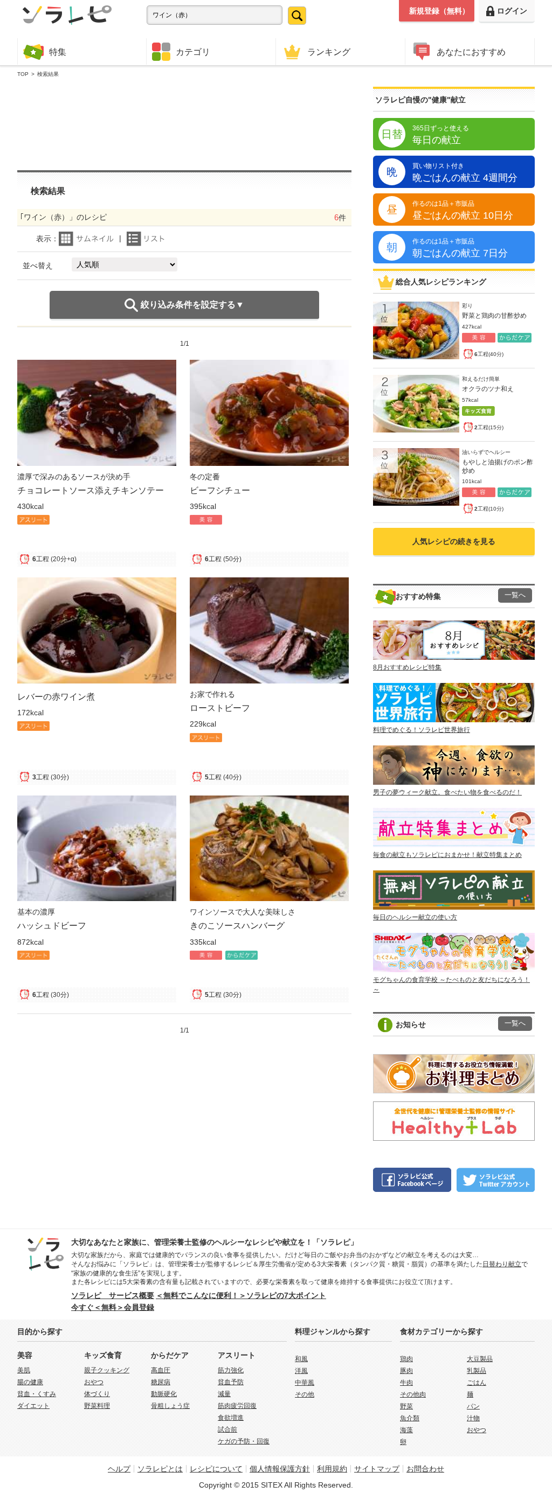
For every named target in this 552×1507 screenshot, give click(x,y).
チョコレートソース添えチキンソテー (90, 490)
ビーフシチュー (220, 490)
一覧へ (515, 595)
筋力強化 (231, 1370)
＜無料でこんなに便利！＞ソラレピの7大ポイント (241, 1295)
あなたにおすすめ (471, 52)
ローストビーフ (220, 708)
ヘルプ (119, 1468)
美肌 (23, 1370)
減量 (224, 1394)
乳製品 (476, 1371)
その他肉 (413, 1394)
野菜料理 (97, 1406)
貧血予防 (231, 1382)
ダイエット (33, 1406)
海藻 (406, 1430)
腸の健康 (30, 1382)
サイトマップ (376, 1468)
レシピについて (216, 1468)
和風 (301, 1359)
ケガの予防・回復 (244, 1441)
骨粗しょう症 (170, 1406)
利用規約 (332, 1468)
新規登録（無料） (439, 10)
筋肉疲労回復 (237, 1406)
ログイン (512, 10)
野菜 (406, 1406)
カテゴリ (193, 52)
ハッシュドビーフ (51, 925)
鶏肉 (406, 1359)
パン (473, 1406)
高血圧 (160, 1370)
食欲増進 (231, 1417)
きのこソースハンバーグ (237, 925)
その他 (304, 1394)
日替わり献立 (501, 1264)
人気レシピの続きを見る (453, 541)
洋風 (301, 1371)
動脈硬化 (164, 1394)
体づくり (97, 1394)
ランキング (328, 52)
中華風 (304, 1382)
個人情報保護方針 (280, 1468)
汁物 (473, 1418)
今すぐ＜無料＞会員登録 (112, 1307)
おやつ (94, 1382)
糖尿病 (160, 1382)
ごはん (476, 1382)
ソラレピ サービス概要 (112, 1295)
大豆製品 (480, 1359)
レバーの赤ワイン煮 (56, 696)
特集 (57, 52)
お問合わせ (425, 1468)
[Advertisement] (184, 124)
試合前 (227, 1429)
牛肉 (406, 1382)
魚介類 (409, 1418)
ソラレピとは (160, 1468)
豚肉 (406, 1371)
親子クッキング (106, 1370)
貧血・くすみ (36, 1394)
